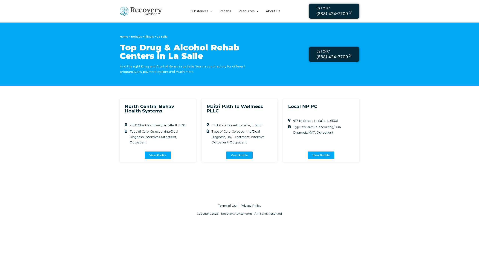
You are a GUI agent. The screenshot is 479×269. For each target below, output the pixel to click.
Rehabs (225, 11)
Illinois (149, 36)
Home (124, 36)
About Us (273, 11)
